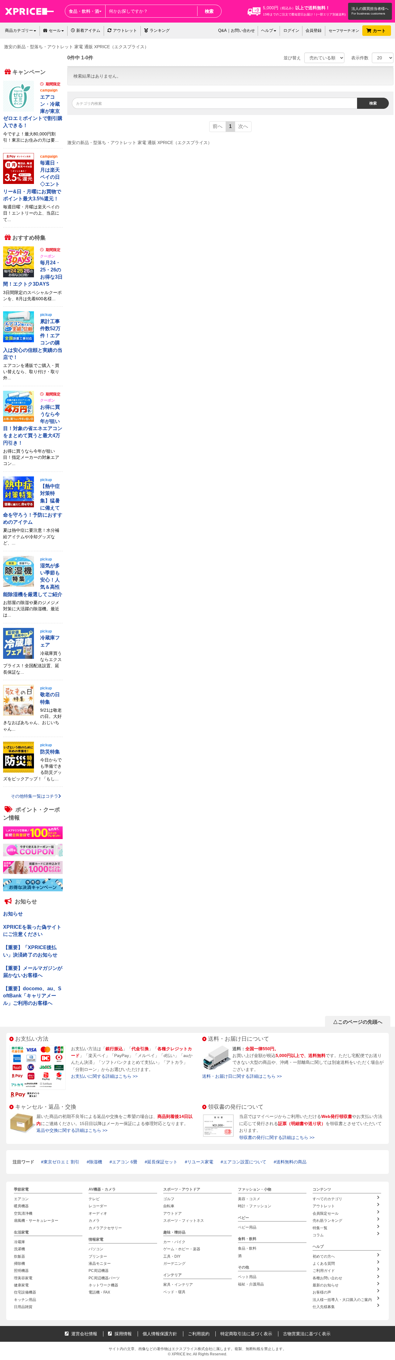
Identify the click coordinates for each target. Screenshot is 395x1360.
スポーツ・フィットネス (183, 1220)
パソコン (96, 1249)
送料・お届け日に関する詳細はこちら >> (242, 1076)
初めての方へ (324, 1256)
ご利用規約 (199, 1333)
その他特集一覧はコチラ (34, 796)
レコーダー (98, 1206)
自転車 (168, 1206)
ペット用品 (247, 1277)
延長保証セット (162, 1161)
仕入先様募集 (324, 1307)
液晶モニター (100, 1263)
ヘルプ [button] (267, 30)
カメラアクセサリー (105, 1228)
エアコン (21, 1199)
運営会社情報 (83, 1333)
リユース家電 (200, 1161)
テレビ (94, 1199)
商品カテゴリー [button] (19, 30)
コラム (318, 1235)
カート (380, 30)
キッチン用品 (25, 1300)
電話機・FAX (99, 1292)
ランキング (160, 30)
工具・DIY (172, 1256)
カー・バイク (174, 1241)
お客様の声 (322, 1292)
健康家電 (21, 1285)
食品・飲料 (247, 1248)
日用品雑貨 (23, 1307)
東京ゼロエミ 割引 (61, 1161)
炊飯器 (19, 1256)
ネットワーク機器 (103, 1285)
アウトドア (172, 1213)
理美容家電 (23, 1278)
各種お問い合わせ (327, 1278)
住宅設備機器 (25, 1292)
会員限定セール (326, 1213)
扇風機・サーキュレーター (36, 1220)
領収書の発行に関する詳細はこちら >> (276, 1137)
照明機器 (21, 1270)
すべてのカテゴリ (327, 1199)
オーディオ (98, 1213)
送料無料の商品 (291, 1161)
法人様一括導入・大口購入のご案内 (342, 1300)
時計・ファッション (254, 1206)
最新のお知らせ (326, 1285)
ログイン (291, 30)
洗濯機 (19, 1249)
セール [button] (55, 30)
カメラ (94, 1220)
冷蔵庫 (19, 1241)
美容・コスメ (249, 1199)
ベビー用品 (247, 1227)
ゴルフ (168, 1199)
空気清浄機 (23, 1213)
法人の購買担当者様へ (370, 8)
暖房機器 (21, 1206)
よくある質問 (324, 1263)
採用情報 (122, 1333)
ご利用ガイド (324, 1270)
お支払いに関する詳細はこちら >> (104, 1076)
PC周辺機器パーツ (104, 1278)
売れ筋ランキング (327, 1220)
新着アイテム (87, 30)
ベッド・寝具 (174, 1292)
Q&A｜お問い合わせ (236, 30)
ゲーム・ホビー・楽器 (181, 1249)
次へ (243, 126)
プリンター (98, 1256)
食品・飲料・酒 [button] (84, 11)
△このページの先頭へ (357, 1022)
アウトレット (125, 30)
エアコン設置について (244, 1161)
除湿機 (95, 1161)
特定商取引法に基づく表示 (246, 1333)
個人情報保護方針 (160, 1333)
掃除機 (19, 1263)
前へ (217, 126)
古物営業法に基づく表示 (307, 1333)
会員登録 (314, 30)
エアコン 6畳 (124, 1161)
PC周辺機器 (99, 1270)
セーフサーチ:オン (344, 30)
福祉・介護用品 (251, 1284)
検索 (209, 11)
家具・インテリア (178, 1284)
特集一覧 (320, 1228)
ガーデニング (174, 1263)
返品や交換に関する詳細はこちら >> (71, 1130)
